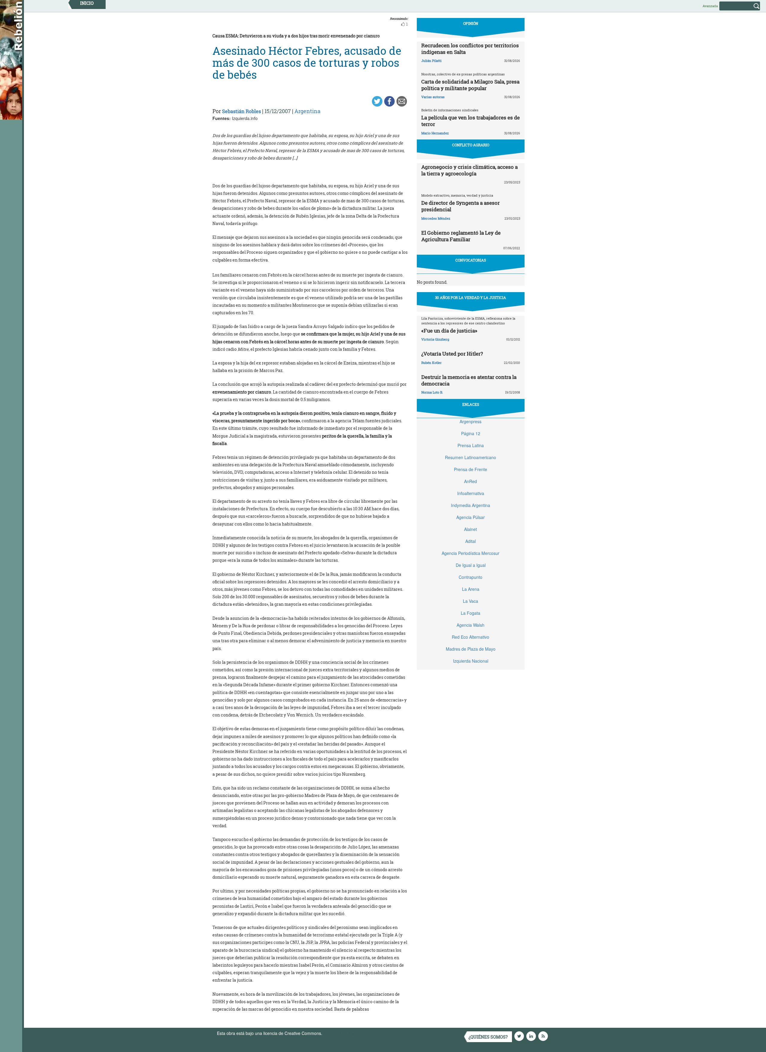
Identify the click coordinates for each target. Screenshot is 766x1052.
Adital (470, 541)
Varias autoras (433, 97)
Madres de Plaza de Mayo (471, 649)
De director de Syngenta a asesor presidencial (460, 206)
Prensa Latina (471, 445)
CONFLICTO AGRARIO (470, 144)
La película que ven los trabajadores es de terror (470, 120)
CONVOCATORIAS (470, 260)
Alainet (470, 529)
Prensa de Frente (470, 469)
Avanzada (710, 6)
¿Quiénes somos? (488, 1037)
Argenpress (470, 421)
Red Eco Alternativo (470, 637)
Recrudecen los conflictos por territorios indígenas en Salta (470, 48)
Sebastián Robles (241, 111)
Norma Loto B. (432, 392)
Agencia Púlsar (470, 517)
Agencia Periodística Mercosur (470, 553)
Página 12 (470, 433)
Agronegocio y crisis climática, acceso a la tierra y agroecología (469, 170)
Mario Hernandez (435, 133)
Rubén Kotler (431, 362)
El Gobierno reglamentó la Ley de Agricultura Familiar (461, 236)
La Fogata (470, 613)
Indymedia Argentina (470, 505)
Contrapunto (470, 577)
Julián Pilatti (431, 60)
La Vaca (470, 601)
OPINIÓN (470, 23)
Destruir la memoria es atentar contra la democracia (468, 380)
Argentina (307, 111)
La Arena (470, 589)
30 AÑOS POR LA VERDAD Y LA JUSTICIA (470, 297)
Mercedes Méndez (435, 218)
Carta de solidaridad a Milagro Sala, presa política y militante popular (470, 85)
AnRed (470, 481)
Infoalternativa (470, 493)
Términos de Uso (339, 1033)
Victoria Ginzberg (435, 339)
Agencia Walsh (470, 625)
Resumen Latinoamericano (470, 457)
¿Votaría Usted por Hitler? (452, 353)
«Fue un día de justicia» (449, 330)
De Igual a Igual (471, 565)
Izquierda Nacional (470, 661)
